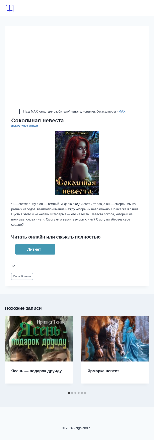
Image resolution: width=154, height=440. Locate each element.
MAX (122, 111)
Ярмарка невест (103, 371)
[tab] (69, 393)
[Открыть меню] (145, 8)
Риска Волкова (22, 276)
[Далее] (142, 352)
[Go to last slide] (12, 352)
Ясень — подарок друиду (36, 371)
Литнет (34, 249)
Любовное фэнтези (24, 126)
